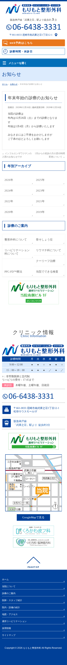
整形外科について (15, 239)
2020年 (8, 211)
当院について (8, 586)
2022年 (8, 201)
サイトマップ (8, 635)
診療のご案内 (8, 593)
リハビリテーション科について (17, 252)
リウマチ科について (48, 250)
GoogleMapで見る (33, 517)
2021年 (40, 201)
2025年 (40, 179)
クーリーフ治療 (45, 260)
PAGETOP (33, 567)
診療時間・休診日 (21, 51)
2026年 (8, 179)
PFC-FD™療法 (13, 271)
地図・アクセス (10, 614)
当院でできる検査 (47, 271)
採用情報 (6, 628)
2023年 (40, 190)
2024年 (8, 190)
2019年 (40, 211)
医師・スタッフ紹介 (12, 600)
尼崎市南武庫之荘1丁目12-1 (37, 34)
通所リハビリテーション (14, 621)
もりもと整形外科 (32, 648)
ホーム (5, 579)
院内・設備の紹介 (11, 607)
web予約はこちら (21, 42)
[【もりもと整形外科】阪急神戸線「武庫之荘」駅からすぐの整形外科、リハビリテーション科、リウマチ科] (33, 9)
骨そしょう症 (44, 239)
